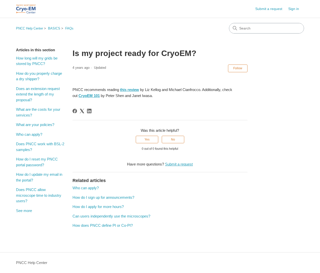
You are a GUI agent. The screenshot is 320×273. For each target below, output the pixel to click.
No (173, 139)
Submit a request (268, 9)
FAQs (69, 28)
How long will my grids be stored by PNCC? (37, 61)
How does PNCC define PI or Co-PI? (102, 225)
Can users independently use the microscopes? (111, 216)
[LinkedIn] (89, 111)
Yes (147, 139)
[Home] (26, 9)
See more (24, 210)
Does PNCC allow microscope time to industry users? (38, 195)
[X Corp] (82, 111)
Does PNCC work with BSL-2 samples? (40, 147)
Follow (237, 68)
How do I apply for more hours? (98, 206)
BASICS (54, 28)
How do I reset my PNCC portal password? (37, 162)
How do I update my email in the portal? (39, 177)
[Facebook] (74, 111)
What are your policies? (35, 124)
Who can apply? (29, 134)
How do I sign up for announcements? (103, 197)
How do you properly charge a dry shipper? (39, 76)
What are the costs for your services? (38, 112)
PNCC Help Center (29, 28)
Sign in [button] (293, 9)
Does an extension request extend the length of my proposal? (38, 94)
